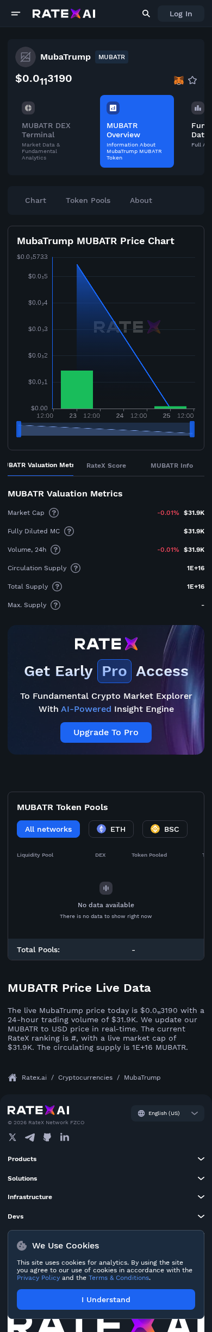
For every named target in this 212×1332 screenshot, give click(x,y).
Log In (181, 13)
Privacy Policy (38, 1278)
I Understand (106, 1299)
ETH (118, 829)
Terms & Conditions (119, 1278)
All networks (48, 829)
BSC (171, 829)
